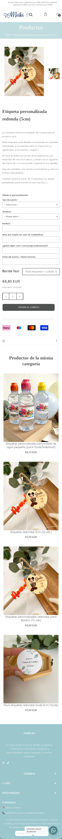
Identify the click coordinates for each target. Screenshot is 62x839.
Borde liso (10, 271)
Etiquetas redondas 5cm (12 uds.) (31, 532)
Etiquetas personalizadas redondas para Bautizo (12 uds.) (31, 618)
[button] (27, 14)
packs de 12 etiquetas (32, 178)
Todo (8, 34)
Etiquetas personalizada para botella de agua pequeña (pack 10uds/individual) (31, 445)
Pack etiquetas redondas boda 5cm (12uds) (31, 705)
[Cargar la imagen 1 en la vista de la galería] (54, 73)
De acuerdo (24, 833)
